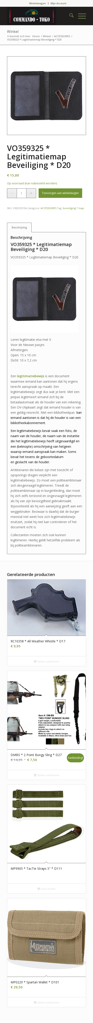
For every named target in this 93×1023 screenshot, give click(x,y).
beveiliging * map (73, 208)
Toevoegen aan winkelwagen (60, 193)
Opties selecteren (48, 661)
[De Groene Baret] (38, 16)
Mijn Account (58, 3)
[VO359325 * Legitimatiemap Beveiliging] (46, 95)
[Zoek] (69, 16)
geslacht (21, 462)
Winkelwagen (37, 3)
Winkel (13, 31)
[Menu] (80, 16)
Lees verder (48, 888)
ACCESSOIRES (48, 208)
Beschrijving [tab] (19, 227)
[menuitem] (37, 3)
